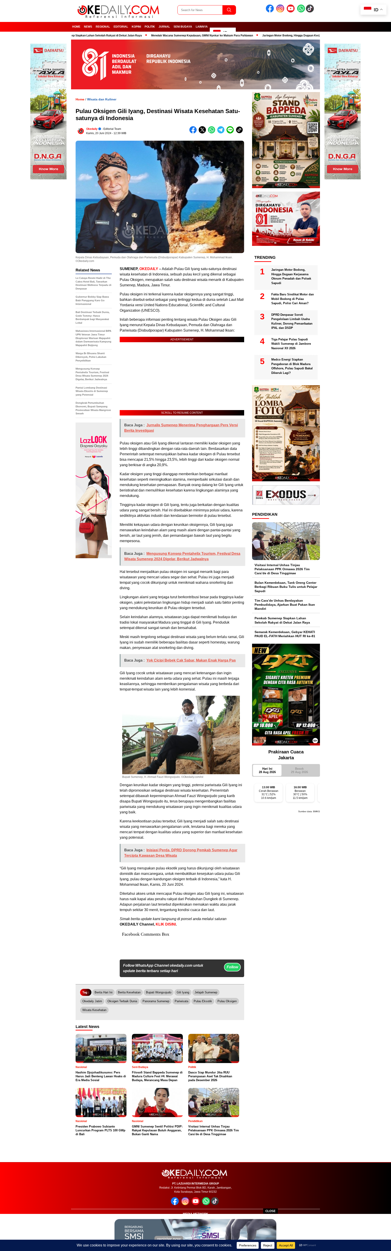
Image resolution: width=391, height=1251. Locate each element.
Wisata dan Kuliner (101, 99)
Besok (299, 770)
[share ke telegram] (221, 132)
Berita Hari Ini (103, 992)
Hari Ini (267, 770)
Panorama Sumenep (156, 1001)
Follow (232, 967)
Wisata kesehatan (94, 1010)
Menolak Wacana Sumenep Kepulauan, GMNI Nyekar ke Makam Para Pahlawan (160, 35)
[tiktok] (310, 11)
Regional (103, 26)
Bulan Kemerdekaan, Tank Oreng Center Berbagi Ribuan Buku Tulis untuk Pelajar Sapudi (286, 587)
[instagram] (281, 11)
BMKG (316, 811)
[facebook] (270, 11)
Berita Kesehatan (129, 992)
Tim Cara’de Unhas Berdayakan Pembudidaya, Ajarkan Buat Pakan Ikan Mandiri (285, 604)
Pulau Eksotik (203, 1001)
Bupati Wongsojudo (158, 992)
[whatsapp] (301, 11)
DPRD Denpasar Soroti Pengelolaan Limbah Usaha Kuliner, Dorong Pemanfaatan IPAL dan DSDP (291, 321)
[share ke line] (231, 132)
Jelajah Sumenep (206, 992)
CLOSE (270, 1211)
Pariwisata (181, 1001)
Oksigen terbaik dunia (122, 1001)
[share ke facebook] (194, 132)
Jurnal (164, 26)
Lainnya (202, 26)
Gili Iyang (183, 992)
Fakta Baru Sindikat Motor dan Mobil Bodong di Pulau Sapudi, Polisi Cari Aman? (292, 299)
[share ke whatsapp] (212, 132)
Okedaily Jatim (92, 1001)
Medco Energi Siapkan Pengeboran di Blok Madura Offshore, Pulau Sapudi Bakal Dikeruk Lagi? (292, 366)
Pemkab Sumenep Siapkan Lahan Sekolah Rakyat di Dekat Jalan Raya (282, 620)
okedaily (92, 129)
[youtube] (291, 11)
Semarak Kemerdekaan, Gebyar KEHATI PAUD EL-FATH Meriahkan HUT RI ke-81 (285, 634)
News (88, 26)
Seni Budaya (183, 26)
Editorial (121, 26)
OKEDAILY (148, 269)
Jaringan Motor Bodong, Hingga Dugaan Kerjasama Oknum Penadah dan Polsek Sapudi (277, 35)
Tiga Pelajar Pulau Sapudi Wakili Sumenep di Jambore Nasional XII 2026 (291, 344)
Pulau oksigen (227, 1001)
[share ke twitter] (203, 132)
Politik (150, 26)
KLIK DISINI (166, 924)
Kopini (136, 26)
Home (76, 26)
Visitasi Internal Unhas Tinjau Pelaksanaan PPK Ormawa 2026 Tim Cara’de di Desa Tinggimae (282, 569)
